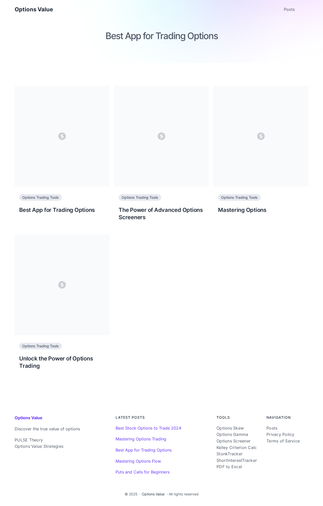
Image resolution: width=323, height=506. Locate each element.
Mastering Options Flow (138, 461)
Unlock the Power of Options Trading (56, 362)
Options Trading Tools (40, 197)
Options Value (34, 9)
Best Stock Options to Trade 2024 (148, 428)
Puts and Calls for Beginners (143, 471)
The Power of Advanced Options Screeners (161, 213)
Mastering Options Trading (141, 438)
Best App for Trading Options (57, 210)
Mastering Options (242, 210)
